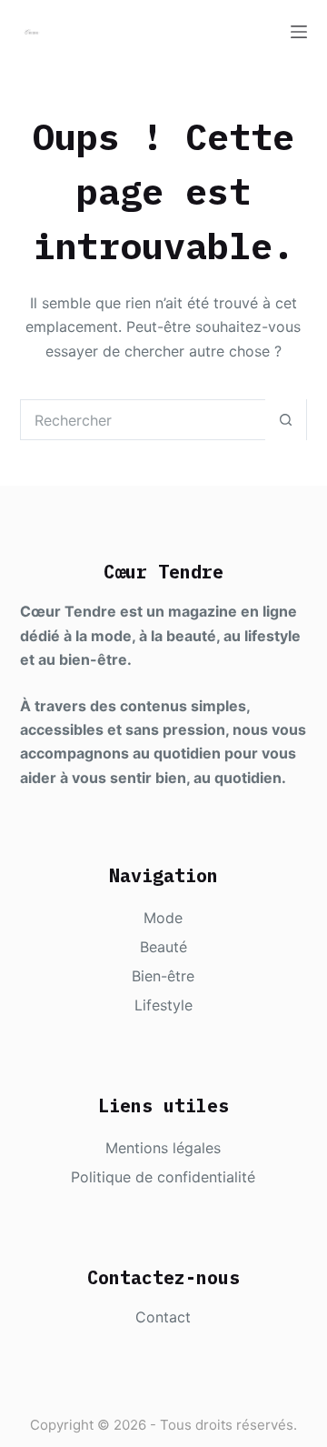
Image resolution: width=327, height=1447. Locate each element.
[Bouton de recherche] (285, 419)
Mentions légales (163, 1148)
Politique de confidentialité (163, 1177)
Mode (163, 918)
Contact (163, 1317)
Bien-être (163, 976)
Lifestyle (163, 1005)
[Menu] (299, 32)
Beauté (163, 947)
